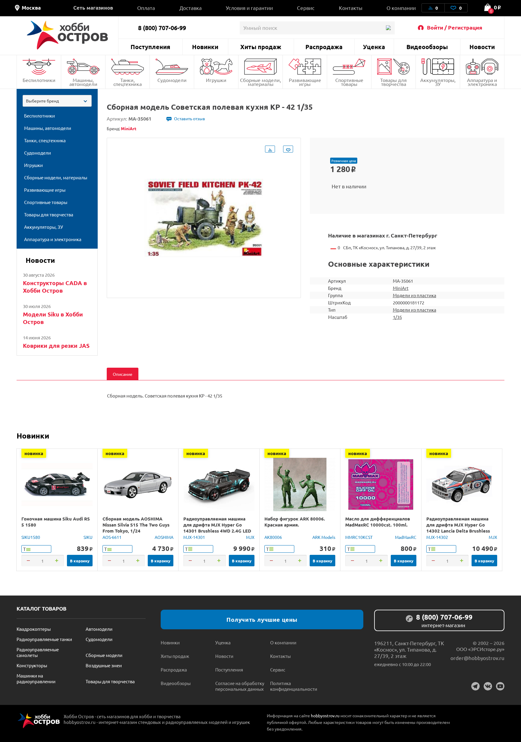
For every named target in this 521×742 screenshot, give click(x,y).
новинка (33, 453)
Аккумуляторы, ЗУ (438, 82)
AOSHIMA (164, 537)
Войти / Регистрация (454, 27)
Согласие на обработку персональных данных (239, 686)
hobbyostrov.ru (325, 715)
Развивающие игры (305, 82)
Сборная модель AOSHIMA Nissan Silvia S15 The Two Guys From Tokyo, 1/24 (136, 525)
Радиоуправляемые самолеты (38, 652)
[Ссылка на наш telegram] (475, 686)
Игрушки (216, 80)
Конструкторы (32, 665)
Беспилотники (39, 80)
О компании (401, 8)
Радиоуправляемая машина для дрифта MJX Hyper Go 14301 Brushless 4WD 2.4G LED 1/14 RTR (217, 528)
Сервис (305, 8)
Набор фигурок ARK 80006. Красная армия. (294, 522)
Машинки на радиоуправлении (36, 678)
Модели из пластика (414, 295)
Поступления (150, 47)
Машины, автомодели (83, 82)
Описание (122, 374)
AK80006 (273, 537)
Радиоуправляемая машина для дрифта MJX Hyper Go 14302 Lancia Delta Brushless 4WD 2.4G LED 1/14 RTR (458, 528)
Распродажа (324, 47)
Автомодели (99, 629)
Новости (482, 47)
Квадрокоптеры (34, 629)
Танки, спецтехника (127, 82)
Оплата (146, 8)
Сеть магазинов (93, 8)
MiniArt (401, 288)
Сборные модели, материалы (260, 82)
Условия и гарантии (249, 8)
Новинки (205, 47)
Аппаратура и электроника (482, 82)
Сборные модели (104, 655)
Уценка (374, 47)
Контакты (350, 8)
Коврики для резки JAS (56, 345)
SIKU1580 (30, 537)
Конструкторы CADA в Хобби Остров (55, 286)
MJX (250, 537)
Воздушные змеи (104, 665)
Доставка (190, 8)
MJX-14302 (437, 537)
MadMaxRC (405, 537)
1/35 (397, 317)
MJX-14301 (194, 537)
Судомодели (172, 80)
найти (388, 28)
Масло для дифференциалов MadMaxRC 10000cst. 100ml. (377, 522)
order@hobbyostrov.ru (477, 658)
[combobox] (57, 101)
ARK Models (323, 537)
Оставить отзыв (189, 118)
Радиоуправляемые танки (44, 639)
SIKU (88, 537)
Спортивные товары (349, 82)
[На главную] (67, 35)
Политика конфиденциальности (293, 686)
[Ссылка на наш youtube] (500, 686)
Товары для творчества (393, 82)
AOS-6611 (112, 537)
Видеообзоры (427, 47)
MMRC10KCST (359, 537)
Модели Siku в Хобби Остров (53, 317)
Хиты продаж (260, 47)
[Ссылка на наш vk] (488, 686)
